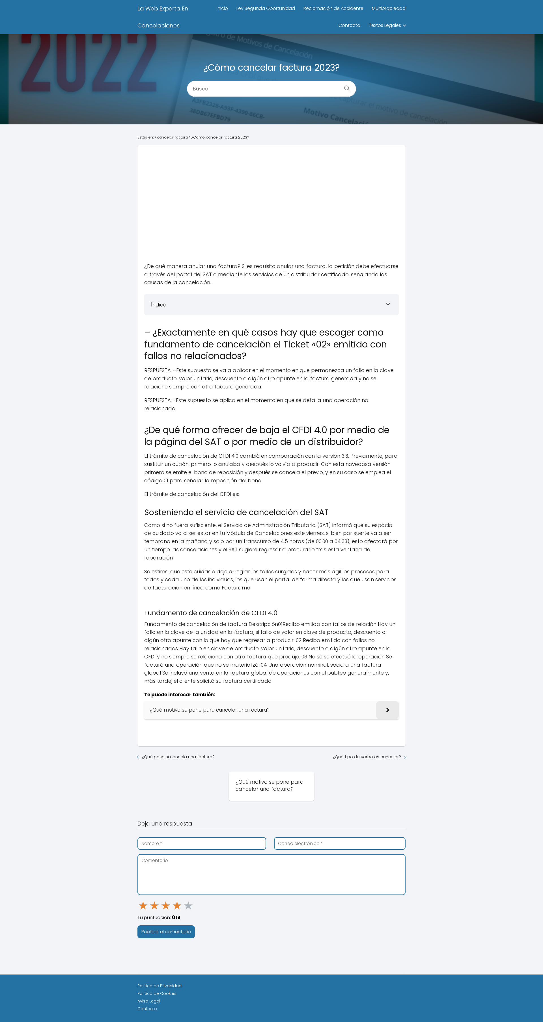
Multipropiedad (389, 8)
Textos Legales (385, 25)
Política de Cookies (156, 993)
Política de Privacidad (159, 986)
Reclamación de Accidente (333, 8)
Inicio (222, 8)
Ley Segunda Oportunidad (265, 8)
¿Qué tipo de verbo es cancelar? (367, 757)
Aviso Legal (148, 1001)
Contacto (349, 25)
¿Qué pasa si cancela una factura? (178, 757)
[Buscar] (344, 86)
